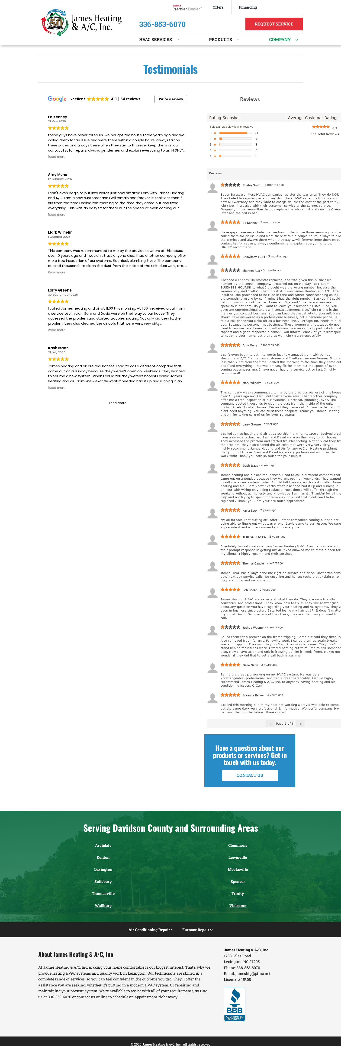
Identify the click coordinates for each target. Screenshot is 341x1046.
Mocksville (238, 869)
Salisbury (103, 881)
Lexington (103, 869)
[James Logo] (81, 11)
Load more (117, 403)
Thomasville (103, 893)
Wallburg (103, 905)
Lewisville (237, 857)
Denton (103, 857)
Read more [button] (56, 157)
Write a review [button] (171, 99)
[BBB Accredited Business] (234, 988)
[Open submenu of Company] (299, 39)
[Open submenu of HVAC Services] (180, 39)
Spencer (238, 881)
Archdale (103, 845)
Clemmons (237, 845)
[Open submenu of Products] (240, 39)
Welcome (237, 905)
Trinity (238, 893)
